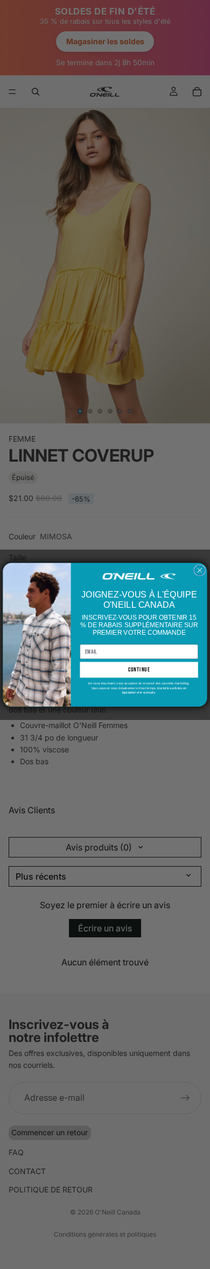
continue (139, 669)
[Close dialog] (199, 570)
